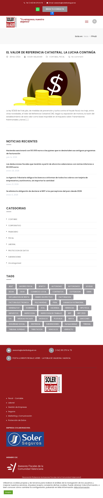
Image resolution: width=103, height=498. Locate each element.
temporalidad (71, 324)
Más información (82, 487)
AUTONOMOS (74, 286)
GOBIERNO (30, 308)
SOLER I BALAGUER (34, 57)
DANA (89, 291)
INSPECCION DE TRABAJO (51, 313)
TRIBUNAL (87, 324)
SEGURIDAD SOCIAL (17, 324)
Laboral (11, 402)
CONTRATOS (58, 291)
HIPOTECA (84, 308)
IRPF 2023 (81, 313)
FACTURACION (65, 297)
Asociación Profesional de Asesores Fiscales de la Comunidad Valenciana (51, 477)
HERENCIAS (69, 308)
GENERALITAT (14, 308)
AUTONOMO (57, 286)
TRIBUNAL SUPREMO (17, 329)
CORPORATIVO (14, 225)
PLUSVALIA (58, 318)
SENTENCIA (35, 324)
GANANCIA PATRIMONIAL (73, 302)
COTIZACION (75, 291)
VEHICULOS (53, 329)
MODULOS (43, 318)
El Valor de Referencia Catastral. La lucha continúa (50, 52)
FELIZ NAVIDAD (41, 302)
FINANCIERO (13, 232)
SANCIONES (84, 318)
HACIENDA (55, 308)
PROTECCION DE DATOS (18, 250)
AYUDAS (89, 286)
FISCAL (62, 57)
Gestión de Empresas (17, 407)
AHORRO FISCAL (26, 286)
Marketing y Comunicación (20, 416)
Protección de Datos (17, 420)
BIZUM (11, 291)
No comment (77, 57)
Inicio (86, 36)
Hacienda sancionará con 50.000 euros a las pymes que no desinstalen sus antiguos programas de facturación (50, 152)
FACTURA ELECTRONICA (19, 302)
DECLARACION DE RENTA (19, 297)
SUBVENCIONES (14, 257)
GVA (42, 308)
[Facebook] (52, 13)
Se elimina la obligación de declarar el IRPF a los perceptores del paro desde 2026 (44, 191)
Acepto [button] (8, 492)
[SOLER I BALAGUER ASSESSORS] (12, 22)
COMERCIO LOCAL (38, 291)
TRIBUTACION (36, 329)
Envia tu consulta (55, 9)
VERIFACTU (68, 329)
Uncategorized (14, 263)
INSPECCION (29, 313)
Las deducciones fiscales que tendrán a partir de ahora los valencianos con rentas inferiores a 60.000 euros (50, 165)
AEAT (11, 286)
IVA (10, 318)
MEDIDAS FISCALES (25, 318)
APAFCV (42, 286)
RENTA (71, 318)
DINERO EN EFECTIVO (44, 297)
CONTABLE (53, 57)
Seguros (11, 411)
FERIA (55, 302)
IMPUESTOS (13, 313)
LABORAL (12, 244)
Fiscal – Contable (15, 398)
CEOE (22, 291)
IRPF (69, 313)
